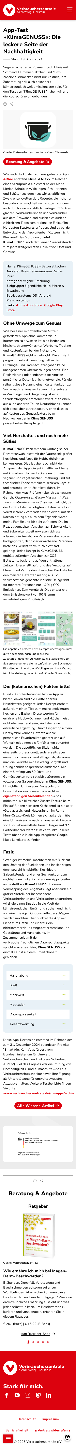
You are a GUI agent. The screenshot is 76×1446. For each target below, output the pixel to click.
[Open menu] (8, 1438)
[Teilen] (11, 104)
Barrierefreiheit (16, 1430)
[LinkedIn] (48, 1395)
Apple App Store (29, 305)
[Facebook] (6, 1395)
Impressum (50, 1419)
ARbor (8, 179)
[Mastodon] (38, 1395)
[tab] (28, 1342)
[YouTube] (17, 1395)
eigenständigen (15, 796)
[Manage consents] (67, 1437)
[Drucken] (4, 104)
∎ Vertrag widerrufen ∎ (53, 1430)
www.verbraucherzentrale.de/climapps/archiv (38, 1093)
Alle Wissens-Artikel (35, 1105)
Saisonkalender (40, 796)
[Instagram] (27, 1395)
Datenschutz (26, 1419)
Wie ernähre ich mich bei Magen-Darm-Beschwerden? (35, 1273)
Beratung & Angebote (25, 161)
